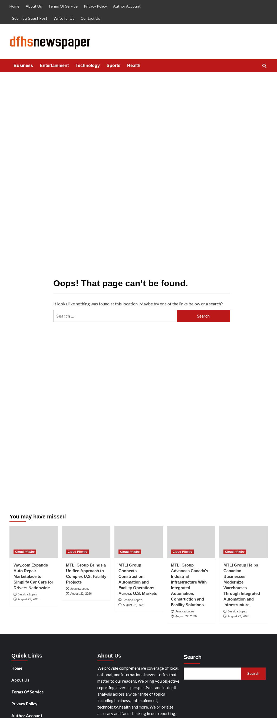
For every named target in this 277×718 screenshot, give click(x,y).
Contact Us (90, 18)
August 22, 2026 (28, 599)
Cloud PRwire (25, 551)
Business (23, 65)
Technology (87, 65)
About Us (34, 6)
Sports (113, 65)
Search (193, 657)
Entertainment (54, 65)
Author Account (127, 6)
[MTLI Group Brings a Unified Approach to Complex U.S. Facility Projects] (86, 542)
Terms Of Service (63, 6)
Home (14, 6)
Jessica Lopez (27, 594)
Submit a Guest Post (29, 18)
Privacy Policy (95, 6)
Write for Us (64, 18)
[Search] (264, 66)
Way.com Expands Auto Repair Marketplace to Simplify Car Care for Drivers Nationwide (33, 576)
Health (133, 65)
